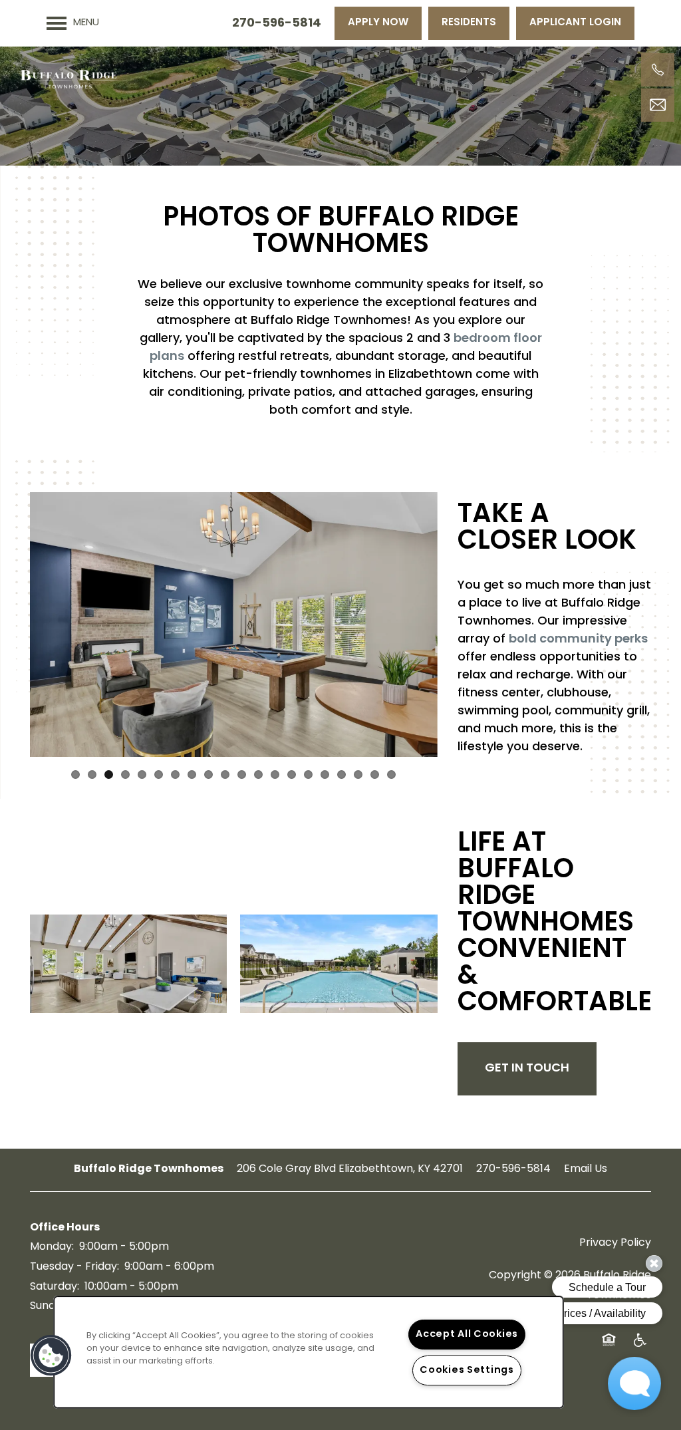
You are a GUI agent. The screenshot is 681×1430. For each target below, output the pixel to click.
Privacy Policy (615, 1243)
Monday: (52, 1247)
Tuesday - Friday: (74, 1267)
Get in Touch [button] (527, 1069)
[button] (378, 23)
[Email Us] (657, 105)
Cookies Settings (467, 1370)
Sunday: (50, 1306)
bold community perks (578, 640)
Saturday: (54, 1287)
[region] (308, 1352)
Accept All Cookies (467, 1335)
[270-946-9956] (657, 69)
